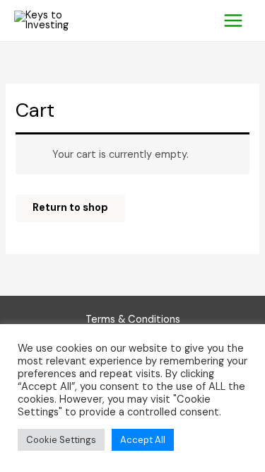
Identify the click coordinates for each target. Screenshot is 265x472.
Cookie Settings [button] (61, 440)
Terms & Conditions (133, 319)
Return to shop (70, 207)
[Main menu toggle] (233, 20)
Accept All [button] (142, 440)
